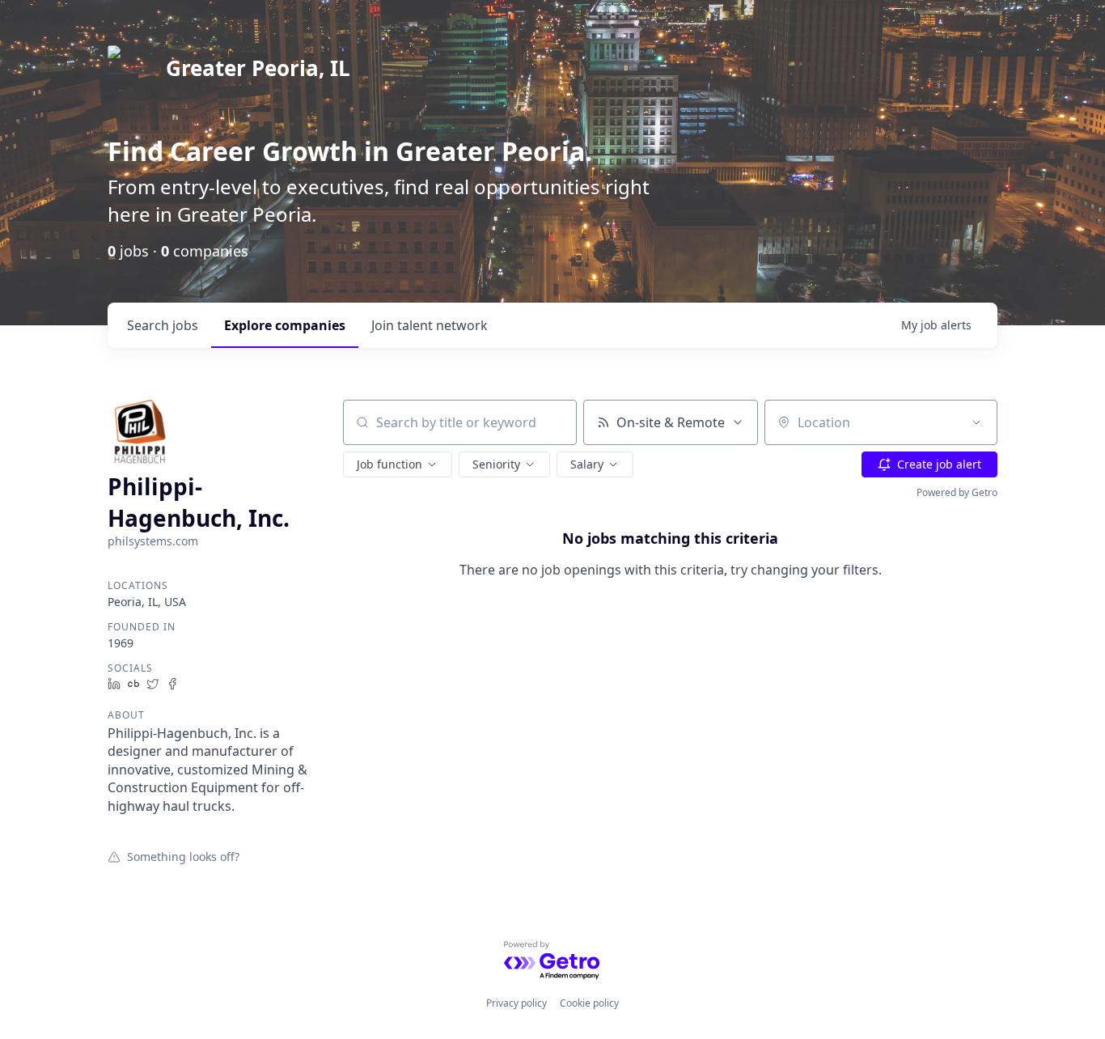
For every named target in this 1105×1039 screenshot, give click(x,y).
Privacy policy (516, 1003)
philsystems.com (153, 541)
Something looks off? (183, 856)
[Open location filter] (976, 422)
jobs (162, 325)
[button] (397, 464)
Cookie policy (589, 1003)
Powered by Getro (957, 492)
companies (284, 325)
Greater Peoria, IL (258, 68)
